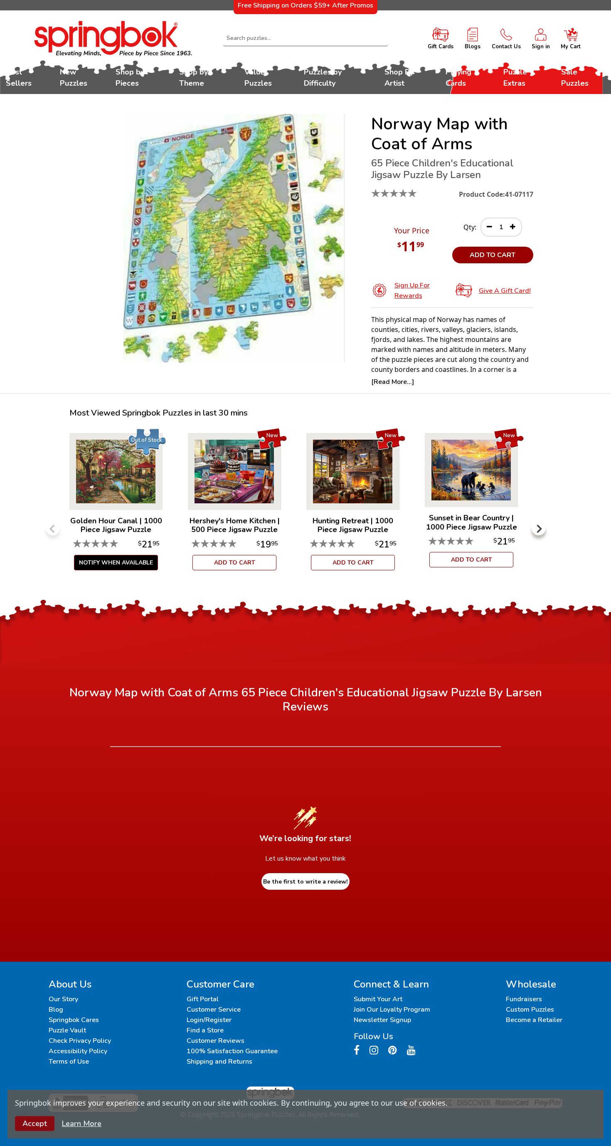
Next (539, 528)
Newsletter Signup (382, 1020)
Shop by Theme (193, 77)
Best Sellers (19, 77)
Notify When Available (116, 563)
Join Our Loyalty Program (392, 1009)
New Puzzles (73, 77)
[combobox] (305, 38)
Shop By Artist (399, 77)
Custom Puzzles (530, 1009)
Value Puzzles (258, 77)
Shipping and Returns (219, 1061)
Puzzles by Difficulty (323, 77)
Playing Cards (458, 77)
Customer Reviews (215, 1040)
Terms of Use (69, 1061)
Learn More (81, 1124)
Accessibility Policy (78, 1051)
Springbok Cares (74, 1020)
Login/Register (209, 1020)
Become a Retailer (534, 1020)
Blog (56, 1009)
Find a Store (205, 1030)
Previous (53, 528)
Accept (34, 1124)
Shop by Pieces (130, 77)
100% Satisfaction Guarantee (232, 1051)
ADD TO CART (492, 255)
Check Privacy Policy (80, 1040)
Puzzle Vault (67, 1030)
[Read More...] (392, 381)
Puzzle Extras (515, 77)
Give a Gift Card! (505, 290)
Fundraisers (524, 999)
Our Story (63, 999)
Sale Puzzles (575, 77)
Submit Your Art (378, 999)
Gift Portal (203, 999)
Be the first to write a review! (305, 882)
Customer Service (214, 1009)
